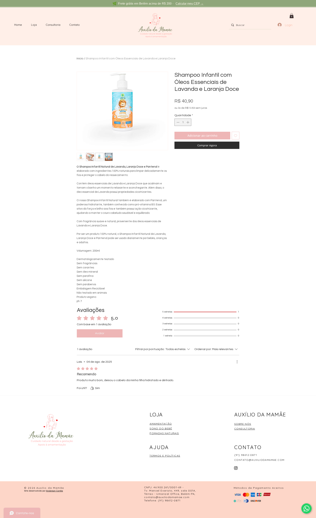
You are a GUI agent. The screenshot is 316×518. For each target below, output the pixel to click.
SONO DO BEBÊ (161, 428)
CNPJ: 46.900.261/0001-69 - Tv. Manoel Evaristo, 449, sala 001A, (170, 489)
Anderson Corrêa (54, 491)
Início (80, 58)
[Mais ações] (237, 362)
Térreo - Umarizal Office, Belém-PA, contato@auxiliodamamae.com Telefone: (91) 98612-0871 (169, 497)
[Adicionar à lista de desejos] (235, 135)
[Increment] (188, 122)
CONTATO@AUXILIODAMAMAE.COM (259, 460)
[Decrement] (177, 122)
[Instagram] (236, 468)
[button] (291, 15)
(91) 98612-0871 (245, 455)
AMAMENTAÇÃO (161, 423)
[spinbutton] (183, 122)
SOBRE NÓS (242, 424)
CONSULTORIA (244, 428)
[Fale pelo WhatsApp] (306, 508)
